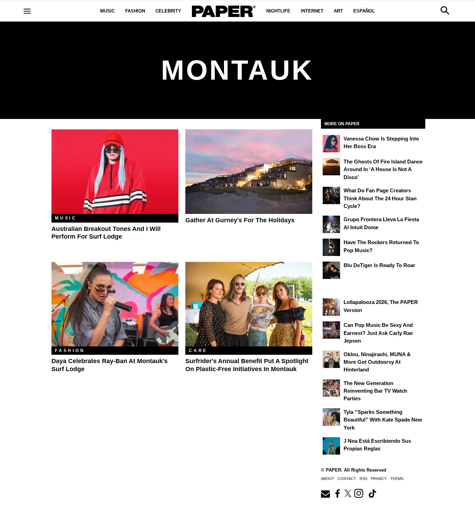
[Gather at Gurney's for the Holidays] (248, 171)
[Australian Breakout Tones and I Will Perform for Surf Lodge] (114, 171)
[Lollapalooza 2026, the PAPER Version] (331, 307)
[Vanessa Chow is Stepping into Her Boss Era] (331, 143)
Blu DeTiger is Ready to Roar (379, 265)
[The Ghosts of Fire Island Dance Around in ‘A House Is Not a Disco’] (331, 166)
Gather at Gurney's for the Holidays (240, 220)
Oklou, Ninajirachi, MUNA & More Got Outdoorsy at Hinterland (377, 362)
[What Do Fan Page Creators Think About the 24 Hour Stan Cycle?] (331, 195)
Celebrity (168, 11)
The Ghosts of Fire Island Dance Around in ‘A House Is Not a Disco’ (383, 169)
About (327, 478)
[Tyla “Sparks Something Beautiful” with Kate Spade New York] (331, 417)
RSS (363, 478)
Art (338, 11)
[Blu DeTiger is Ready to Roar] (331, 270)
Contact (347, 478)
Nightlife (278, 11)
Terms (396, 478)
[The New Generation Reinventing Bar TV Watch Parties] (331, 388)
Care (198, 350)
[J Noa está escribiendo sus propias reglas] (331, 446)
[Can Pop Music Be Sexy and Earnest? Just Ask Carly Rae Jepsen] (331, 330)
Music (107, 11)
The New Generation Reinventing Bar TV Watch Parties (375, 391)
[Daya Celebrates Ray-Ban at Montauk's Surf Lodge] (114, 304)
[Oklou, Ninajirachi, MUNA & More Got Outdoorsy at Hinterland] (331, 359)
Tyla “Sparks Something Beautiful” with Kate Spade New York (383, 420)
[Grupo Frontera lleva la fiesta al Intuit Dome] (331, 224)
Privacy (379, 478)
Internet (312, 11)
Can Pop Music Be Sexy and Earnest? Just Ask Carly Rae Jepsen (378, 333)
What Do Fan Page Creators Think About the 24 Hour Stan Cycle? (380, 198)
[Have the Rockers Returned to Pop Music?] (331, 247)
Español (364, 11)
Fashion (135, 11)
